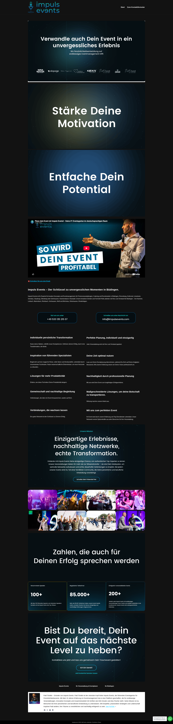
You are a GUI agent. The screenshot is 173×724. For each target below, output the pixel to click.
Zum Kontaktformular (136, 7)
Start (123, 7)
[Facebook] (45, 710)
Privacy (99, 722)
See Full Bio (110, 706)
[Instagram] (47, 710)
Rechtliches (94, 722)
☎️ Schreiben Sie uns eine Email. (39, 281)
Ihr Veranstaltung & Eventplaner (87, 686)
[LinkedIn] (53, 710)
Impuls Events (64, 686)
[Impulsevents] (43, 7)
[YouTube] (50, 710)
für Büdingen (109, 686)
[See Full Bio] (116, 706)
